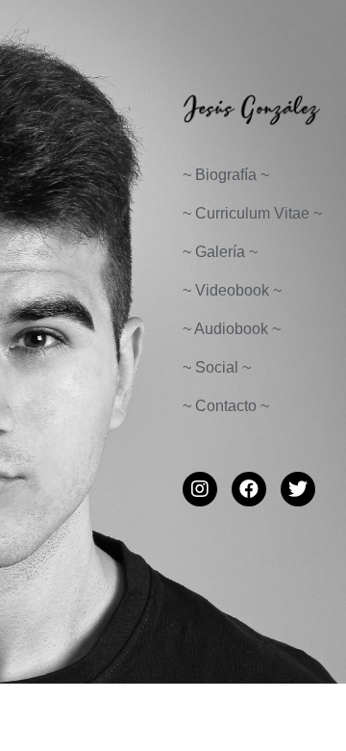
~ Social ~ (217, 367)
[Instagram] (200, 489)
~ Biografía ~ (226, 175)
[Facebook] (249, 489)
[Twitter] (298, 489)
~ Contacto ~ (226, 406)
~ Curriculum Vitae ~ (252, 213)
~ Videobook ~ (232, 290)
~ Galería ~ (220, 252)
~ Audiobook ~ (232, 329)
